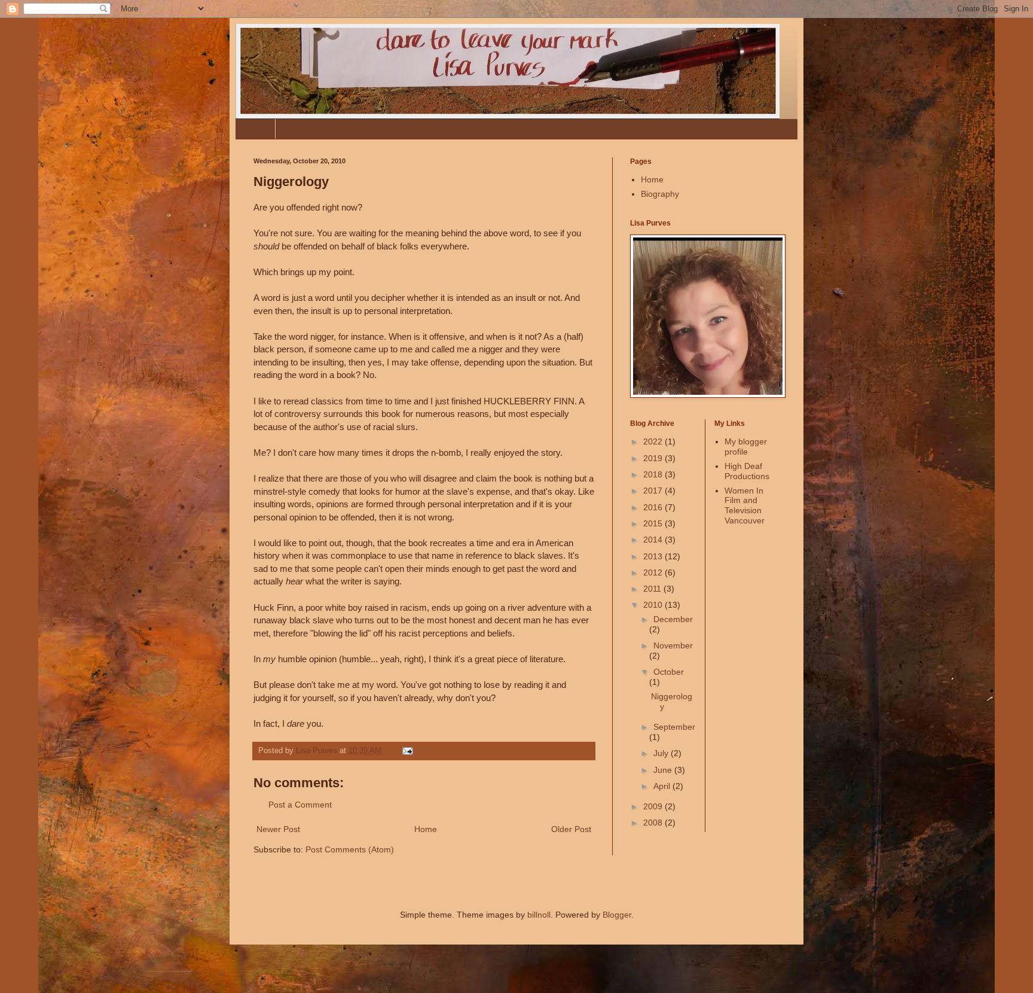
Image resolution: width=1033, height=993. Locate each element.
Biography (303, 128)
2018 (654, 474)
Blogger (617, 914)
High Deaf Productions (747, 471)
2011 (653, 588)
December (673, 619)
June (663, 770)
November (673, 645)
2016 (654, 507)
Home (255, 128)
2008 (654, 822)
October (668, 672)
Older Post (571, 829)
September (674, 727)
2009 (654, 806)
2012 (654, 572)
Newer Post (278, 829)
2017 (654, 490)
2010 (654, 605)
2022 (654, 441)
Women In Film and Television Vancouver (745, 505)
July (662, 753)
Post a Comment (300, 804)
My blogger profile (746, 446)
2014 (654, 539)
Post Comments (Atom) (349, 849)
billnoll (539, 914)
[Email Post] (407, 751)
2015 (654, 523)
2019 (654, 458)
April (663, 786)
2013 (654, 556)
